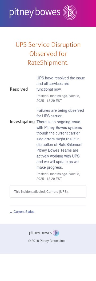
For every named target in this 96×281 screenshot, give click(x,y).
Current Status (22, 211)
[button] (42, 33)
